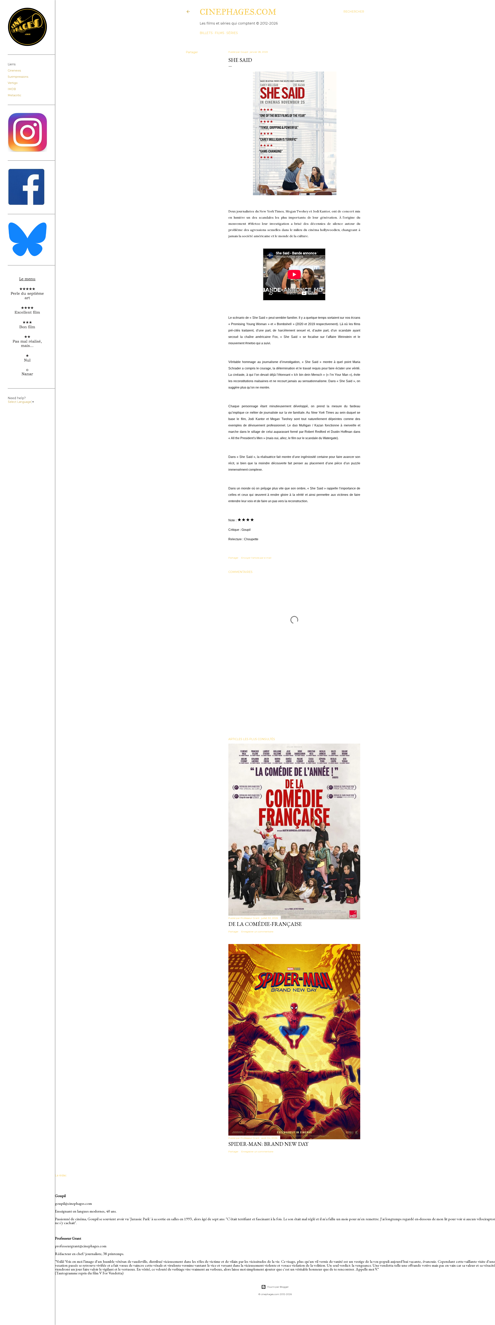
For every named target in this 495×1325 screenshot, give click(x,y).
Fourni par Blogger (278, 1286)
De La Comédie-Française (265, 923)
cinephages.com (238, 12)
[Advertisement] (294, 701)
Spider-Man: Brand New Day (268, 1143)
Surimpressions (18, 76)
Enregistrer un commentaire (257, 931)
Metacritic (14, 95)
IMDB (12, 89)
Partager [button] (192, 52)
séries (232, 33)
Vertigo (13, 83)
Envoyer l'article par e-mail (256, 557)
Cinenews (14, 70)
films (219, 33)
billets (206, 33)
